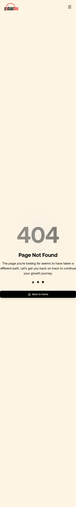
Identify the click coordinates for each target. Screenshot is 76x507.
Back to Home (40, 294)
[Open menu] (70, 7)
